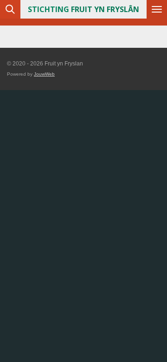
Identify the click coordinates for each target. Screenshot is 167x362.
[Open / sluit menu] (157, 9)
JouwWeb (44, 74)
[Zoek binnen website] (10, 9)
